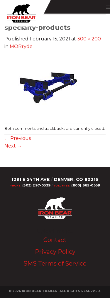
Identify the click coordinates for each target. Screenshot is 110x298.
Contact (55, 239)
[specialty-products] (48, 86)
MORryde (21, 46)
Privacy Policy (55, 251)
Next (13, 146)
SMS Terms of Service (55, 263)
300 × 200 (89, 39)
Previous (17, 138)
